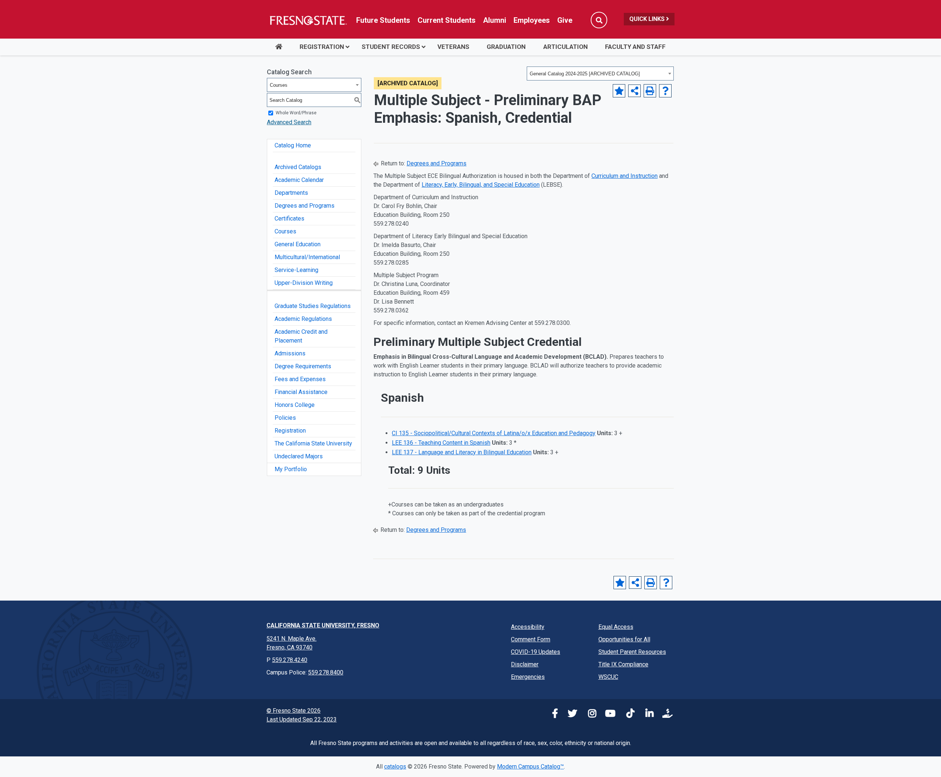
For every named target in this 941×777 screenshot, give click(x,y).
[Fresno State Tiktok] (627, 714)
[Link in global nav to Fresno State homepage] (307, 20)
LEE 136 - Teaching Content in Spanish (441, 442)
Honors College (295, 404)
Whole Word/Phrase (296, 112)
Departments (291, 192)
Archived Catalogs (298, 167)
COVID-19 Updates (535, 651)
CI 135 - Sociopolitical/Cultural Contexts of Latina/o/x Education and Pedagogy (493, 433)
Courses (285, 231)
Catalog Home (293, 145)
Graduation (506, 46)
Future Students (383, 20)
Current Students (447, 20)
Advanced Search (289, 122)
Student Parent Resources (632, 651)
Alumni (494, 20)
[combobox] (600, 73)
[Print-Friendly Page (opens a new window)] (650, 90)
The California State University (313, 443)
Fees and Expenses (300, 379)
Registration (322, 46)
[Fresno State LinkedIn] (647, 714)
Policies (285, 417)
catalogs (395, 766)
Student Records (391, 46)
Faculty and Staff (635, 46)
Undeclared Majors (299, 456)
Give (564, 20)
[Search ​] (599, 20)
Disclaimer (525, 664)
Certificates (289, 218)
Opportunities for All (624, 639)
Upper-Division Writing (304, 282)
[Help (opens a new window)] (665, 90)
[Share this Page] (634, 91)
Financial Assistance (301, 391)
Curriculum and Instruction (624, 175)
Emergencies (528, 676)
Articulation (565, 46)
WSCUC (608, 676)
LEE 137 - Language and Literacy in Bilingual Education (462, 452)
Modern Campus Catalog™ (530, 766)
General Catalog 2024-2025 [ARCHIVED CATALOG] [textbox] (585, 73)
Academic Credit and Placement (301, 336)
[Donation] (666, 714)
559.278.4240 (289, 659)
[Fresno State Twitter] (570, 714)
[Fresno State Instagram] (589, 714)
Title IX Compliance (623, 664)
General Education (298, 244)
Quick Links (647, 18)
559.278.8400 (325, 672)
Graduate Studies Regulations (313, 305)
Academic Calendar (299, 179)
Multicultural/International (307, 257)
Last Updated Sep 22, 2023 (301, 719)
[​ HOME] (278, 47)
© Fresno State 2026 (293, 710)
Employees (532, 20)
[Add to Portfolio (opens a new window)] (619, 90)
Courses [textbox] (278, 85)
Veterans (453, 46)
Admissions (290, 353)
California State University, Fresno (322, 625)
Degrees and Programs (304, 205)
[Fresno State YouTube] (608, 714)
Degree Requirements (303, 366)
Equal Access (615, 626)
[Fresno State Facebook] (551, 714)
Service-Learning (296, 269)
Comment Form (530, 639)
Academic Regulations (303, 318)
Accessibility (527, 626)
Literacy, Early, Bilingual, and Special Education (481, 184)
